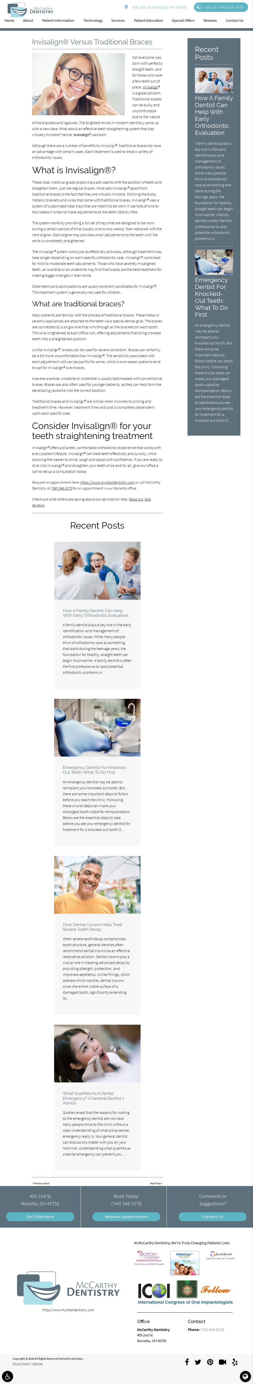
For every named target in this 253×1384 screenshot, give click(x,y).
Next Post (155, 1183)
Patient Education (148, 20)
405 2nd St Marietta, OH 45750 (158, 7)
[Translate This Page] (245, 1376)
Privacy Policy (21, 1363)
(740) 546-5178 (61, 488)
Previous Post (41, 1183)
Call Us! (223, 7)
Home (9, 20)
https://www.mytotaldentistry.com (107, 482)
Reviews (210, 20)
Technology (93, 20)
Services (118, 20)
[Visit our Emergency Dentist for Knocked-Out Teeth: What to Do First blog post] (97, 728)
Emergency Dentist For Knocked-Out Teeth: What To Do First (95, 770)
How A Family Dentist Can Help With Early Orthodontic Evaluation (95, 613)
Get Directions (40, 1217)
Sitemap (37, 1363)
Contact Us (235, 20)
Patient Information (58, 20)
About (28, 20)
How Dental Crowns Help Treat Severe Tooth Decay (92, 927)
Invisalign (150, 87)
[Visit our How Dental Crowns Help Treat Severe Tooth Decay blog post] (97, 885)
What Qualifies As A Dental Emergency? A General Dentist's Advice (93, 1098)
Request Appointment (126, 1217)
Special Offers (183, 20)
